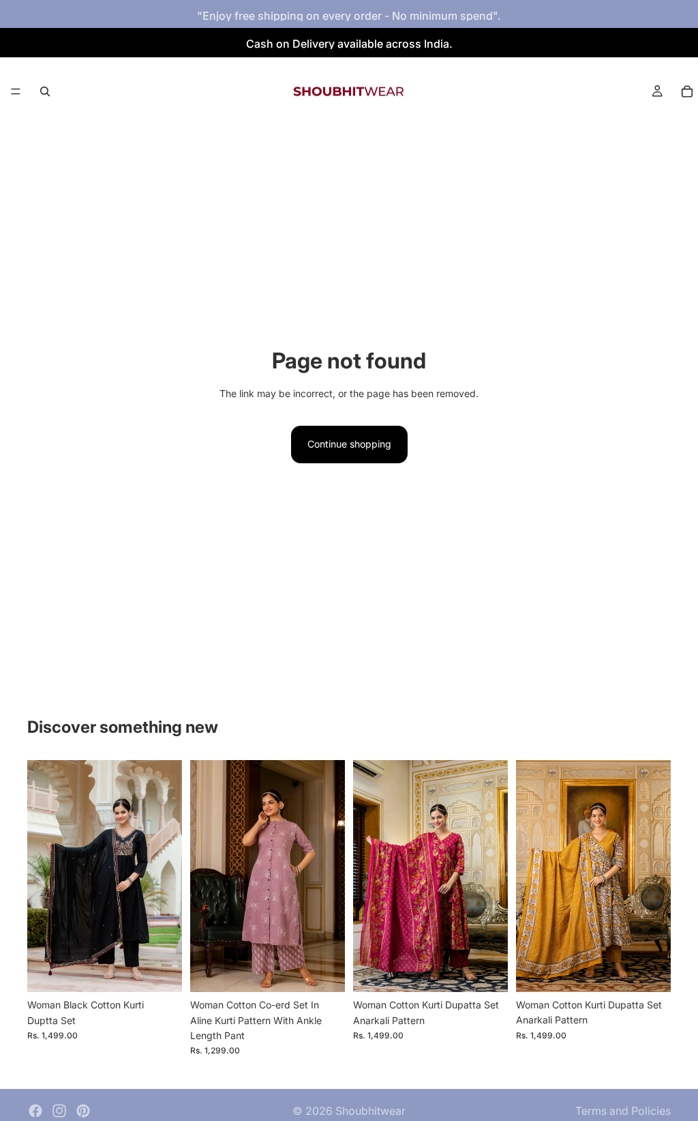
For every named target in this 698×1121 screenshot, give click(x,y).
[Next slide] (167, 876)
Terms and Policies (623, 1111)
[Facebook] (35, 1111)
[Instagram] (59, 1111)
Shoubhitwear (370, 1111)
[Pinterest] (83, 1111)
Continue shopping (349, 444)
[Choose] (161, 971)
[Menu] (15, 91)
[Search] (45, 91)
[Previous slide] (42, 876)
